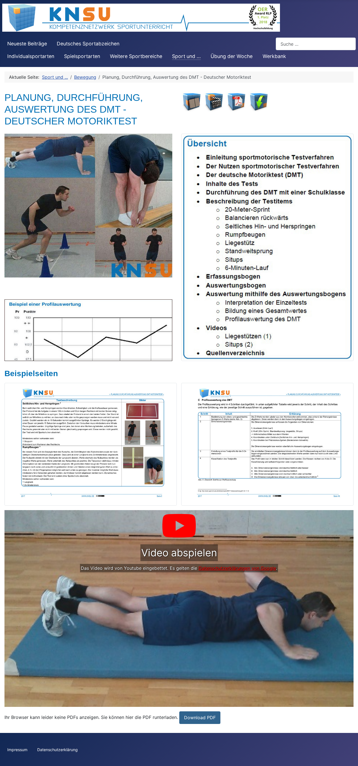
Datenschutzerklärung (57, 749)
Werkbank (274, 56)
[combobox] (316, 44)
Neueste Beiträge (27, 44)
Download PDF (200, 717)
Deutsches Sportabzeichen (88, 44)
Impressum (17, 749)
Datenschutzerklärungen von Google (237, 568)
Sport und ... (186, 56)
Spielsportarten (82, 56)
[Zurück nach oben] (348, 756)
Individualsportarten (30, 56)
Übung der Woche (232, 56)
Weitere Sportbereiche (136, 56)
